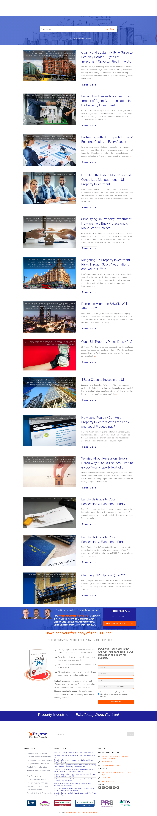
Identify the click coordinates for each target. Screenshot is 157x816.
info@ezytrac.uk (108, 781)
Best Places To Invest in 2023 (53, 305)
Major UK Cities (42, 306)
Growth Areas (38, 305)
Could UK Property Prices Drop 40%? (106, 342)
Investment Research (60, 218)
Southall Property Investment (38, 767)
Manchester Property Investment (50, 382)
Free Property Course (35, 790)
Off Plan (27, 461)
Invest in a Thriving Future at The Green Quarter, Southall (75, 752)
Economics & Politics (48, 576)
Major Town (66, 308)
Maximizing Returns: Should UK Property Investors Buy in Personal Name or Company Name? (75, 789)
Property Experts (69, 174)
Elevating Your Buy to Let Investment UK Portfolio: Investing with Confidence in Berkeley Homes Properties (75, 765)
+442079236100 (107, 761)
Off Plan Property (48, 53)
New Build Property (36, 53)
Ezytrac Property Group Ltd (73, 812)
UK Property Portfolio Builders (65, 386)
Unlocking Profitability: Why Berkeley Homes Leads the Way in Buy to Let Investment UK (75, 775)
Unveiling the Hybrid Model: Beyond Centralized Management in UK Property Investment (106, 179)
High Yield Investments (67, 52)
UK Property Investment (41, 57)
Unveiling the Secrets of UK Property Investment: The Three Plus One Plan (75, 794)
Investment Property (60, 264)
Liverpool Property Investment (38, 764)
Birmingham (60, 380)
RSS (90, 812)
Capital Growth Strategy (51, 52)
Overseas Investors (44, 303)
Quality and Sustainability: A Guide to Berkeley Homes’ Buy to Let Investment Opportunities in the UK (107, 57)
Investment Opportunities (61, 55)
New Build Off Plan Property (37, 786)
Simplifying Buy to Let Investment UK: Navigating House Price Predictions (75, 761)
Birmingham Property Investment (52, 379)
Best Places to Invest (35, 776)
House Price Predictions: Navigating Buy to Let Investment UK (75, 756)
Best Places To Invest (61, 262)
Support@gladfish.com (110, 765)
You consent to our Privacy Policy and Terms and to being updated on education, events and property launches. (115, 694)
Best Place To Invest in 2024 (35, 52)
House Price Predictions (34, 261)
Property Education (55, 57)
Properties (58, 344)
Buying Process (47, 417)
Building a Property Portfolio (47, 380)
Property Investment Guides (45, 262)
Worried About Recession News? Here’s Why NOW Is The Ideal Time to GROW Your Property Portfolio (107, 463)
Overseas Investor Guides (36, 779)
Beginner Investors (32, 218)
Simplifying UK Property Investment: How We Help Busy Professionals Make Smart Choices (106, 223)
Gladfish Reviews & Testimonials (39, 793)
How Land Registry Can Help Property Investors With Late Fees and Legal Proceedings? (105, 422)
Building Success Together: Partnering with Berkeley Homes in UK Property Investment (75, 780)
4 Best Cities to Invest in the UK (103, 379)
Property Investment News (66, 220)
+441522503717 (107, 778)
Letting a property (48, 458)
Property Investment (49, 97)
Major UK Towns (69, 306)
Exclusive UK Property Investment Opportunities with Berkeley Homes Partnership (75, 784)
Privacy (85, 812)
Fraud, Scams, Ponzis (59, 417)
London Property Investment (37, 753)
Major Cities (58, 308)
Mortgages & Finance (61, 458)
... (93, 79)
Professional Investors (62, 53)
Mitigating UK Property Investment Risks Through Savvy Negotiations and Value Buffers (105, 264)
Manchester (33, 384)
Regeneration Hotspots (45, 55)
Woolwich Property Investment (38, 770)
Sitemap (95, 812)
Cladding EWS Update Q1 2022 (103, 575)
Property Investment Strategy (65, 97)
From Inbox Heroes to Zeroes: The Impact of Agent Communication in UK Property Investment (106, 100)
